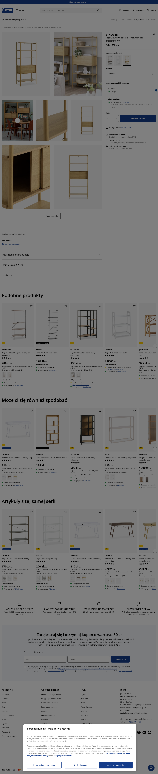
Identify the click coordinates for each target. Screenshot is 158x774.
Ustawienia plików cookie (44, 765)
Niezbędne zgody (81, 765)
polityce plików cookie (63, 756)
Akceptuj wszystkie (115, 765)
